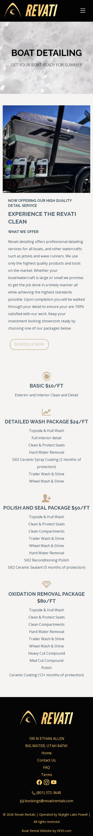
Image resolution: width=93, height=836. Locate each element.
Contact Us (46, 760)
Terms (46, 774)
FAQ (46, 767)
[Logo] (31, 10)
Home (47, 753)
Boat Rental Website (37, 831)
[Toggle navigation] (82, 11)
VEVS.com (64, 831)
